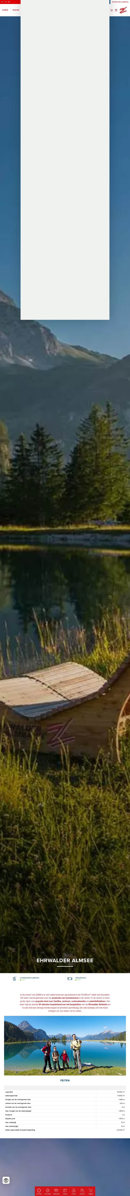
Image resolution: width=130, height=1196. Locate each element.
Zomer (5, 10)
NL (9, 2)
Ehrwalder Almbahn (120, 2)
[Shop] (112, 10)
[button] (6, 979)
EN (6, 2)
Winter (16, 10)
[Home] (123, 10)
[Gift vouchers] (117, 10)
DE (2, 2)
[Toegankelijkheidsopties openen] (6, 1180)
